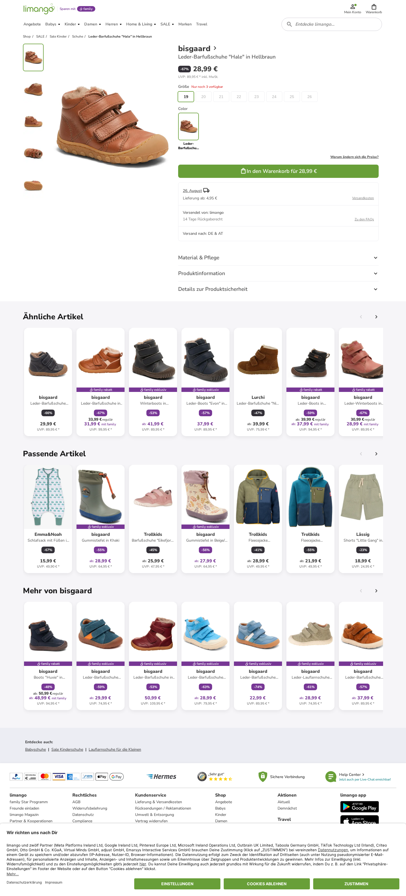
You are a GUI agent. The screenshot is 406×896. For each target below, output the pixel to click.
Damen (221, 821)
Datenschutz (83, 814)
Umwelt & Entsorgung (154, 814)
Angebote (223, 802)
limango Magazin (24, 814)
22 (239, 96)
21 (221, 96)
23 (256, 96)
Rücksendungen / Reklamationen (163, 808)
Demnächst (287, 808)
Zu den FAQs (364, 219)
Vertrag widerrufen (151, 821)
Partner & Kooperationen (31, 821)
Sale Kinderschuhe (67, 749)
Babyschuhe (35, 749)
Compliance (82, 821)
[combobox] (331, 24)
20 (203, 96)
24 (274, 96)
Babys (220, 808)
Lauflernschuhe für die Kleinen (115, 749)
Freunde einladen (24, 808)
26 (309, 96)
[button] (374, 8)
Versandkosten (363, 198)
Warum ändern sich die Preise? (354, 157)
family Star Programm (29, 802)
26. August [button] (192, 190)
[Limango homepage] (39, 8)
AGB (76, 802)
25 (292, 96)
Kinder (220, 814)
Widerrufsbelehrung (89, 808)
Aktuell (284, 802)
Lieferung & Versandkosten (158, 802)
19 (186, 96)
